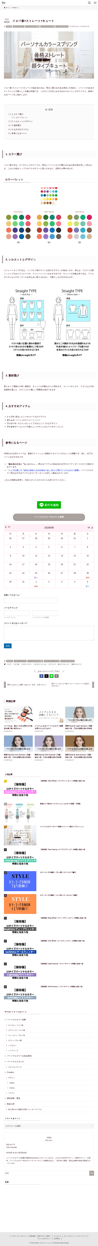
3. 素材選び (16, 125)
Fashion (9, 26)
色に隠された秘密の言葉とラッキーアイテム (25, 1109)
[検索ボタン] (89, 3)
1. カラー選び (17, 114)
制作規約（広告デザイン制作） (40, 1236)
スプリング (52, 664)
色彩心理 (10, 1104)
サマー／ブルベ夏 (15, 1040)
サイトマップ (82, 1236)
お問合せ (57, 1238)
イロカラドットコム (39, 664)
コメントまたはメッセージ (16, 623)
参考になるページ (19, 133)
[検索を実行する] (91, 1173)
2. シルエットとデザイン (22, 121)
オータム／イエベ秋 (15, 1025)
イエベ (9, 664)
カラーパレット (22, 117)
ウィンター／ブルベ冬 (16, 1035)
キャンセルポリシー (45, 1238)
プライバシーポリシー (19, 1236)
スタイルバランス (18, 26)
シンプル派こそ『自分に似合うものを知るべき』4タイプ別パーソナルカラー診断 (44, 470)
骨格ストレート (76, 664)
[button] (41, 676)
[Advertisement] (49, 1204)
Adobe (12, 1083)
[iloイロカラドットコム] (3, 3)
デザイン (11, 1078)
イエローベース (26, 664)
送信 (8, 646)
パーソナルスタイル (62, 26)
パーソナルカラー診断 (32, 26)
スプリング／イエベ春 (47, 26)
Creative (10, 1072)
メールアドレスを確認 (40, 617)
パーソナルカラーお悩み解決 (19, 1056)
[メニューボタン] (95, 3)
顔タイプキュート (63, 664)
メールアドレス (10, 617)
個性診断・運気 (13, 1098)
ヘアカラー (12, 1045)
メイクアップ (13, 1050)
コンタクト (57, 1236)
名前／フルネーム (12, 595)
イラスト (11, 1093)
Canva (12, 1088)
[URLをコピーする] (56, 676)
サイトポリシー (69, 1236)
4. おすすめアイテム (20, 129)
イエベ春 (16, 664)
